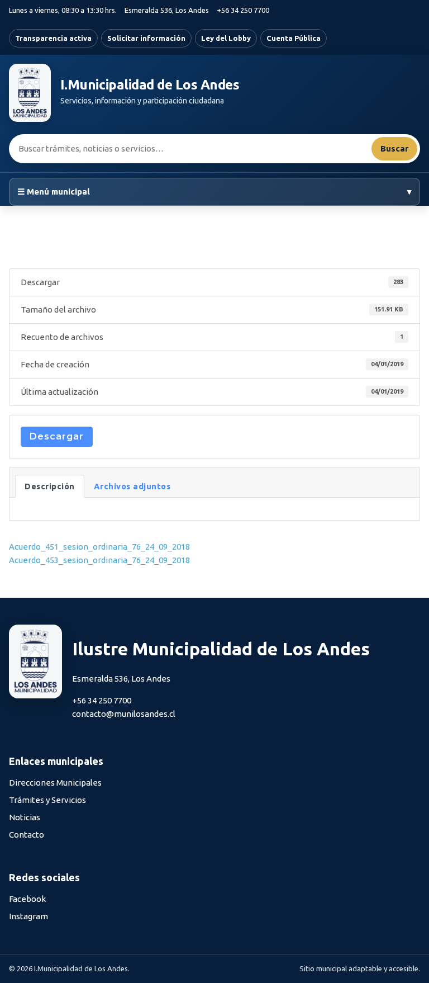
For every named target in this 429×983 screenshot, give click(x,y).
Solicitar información (146, 38)
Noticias (24, 817)
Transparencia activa (53, 38)
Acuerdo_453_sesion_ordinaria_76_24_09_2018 (99, 560)
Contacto (26, 834)
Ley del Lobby (226, 38)
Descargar (57, 436)
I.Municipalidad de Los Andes (150, 85)
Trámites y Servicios (47, 800)
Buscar (394, 148)
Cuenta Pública (293, 38)
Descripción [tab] (50, 486)
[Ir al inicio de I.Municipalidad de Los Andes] (30, 93)
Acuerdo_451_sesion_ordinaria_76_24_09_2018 (99, 546)
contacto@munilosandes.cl (123, 714)
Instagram (28, 916)
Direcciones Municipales (55, 782)
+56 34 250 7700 (243, 10)
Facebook (27, 899)
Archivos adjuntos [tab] (132, 486)
